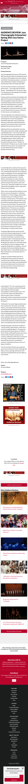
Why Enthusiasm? (14, 739)
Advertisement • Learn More (14, 19)
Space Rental (14, 711)
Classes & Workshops (14, 707)
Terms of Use (14, 755)
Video (14, 700)
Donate (14, 680)
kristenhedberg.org (6, 374)
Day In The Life (14, 694)
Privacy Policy (14, 757)
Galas (14, 713)
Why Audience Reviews (14, 722)
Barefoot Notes (14, 698)
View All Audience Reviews (14, 631)
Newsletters (14, 744)
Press (14, 743)
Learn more (22, 666)
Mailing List (14, 718)
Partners (14, 746)
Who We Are (14, 737)
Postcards (14, 692)
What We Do (14, 741)
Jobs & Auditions (14, 709)
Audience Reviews (6, 28)
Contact (14, 754)
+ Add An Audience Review (14, 485)
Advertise (14, 728)
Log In (14, 752)
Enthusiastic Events (14, 726)
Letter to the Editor (14, 724)
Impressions (14, 690)
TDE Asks (14, 696)
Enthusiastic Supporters (14, 731)
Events (14, 705)
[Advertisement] (14, 442)
